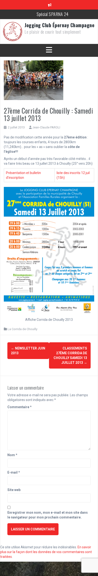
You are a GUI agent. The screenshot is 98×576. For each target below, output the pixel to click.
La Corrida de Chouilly (22, 329)
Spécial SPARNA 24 (53, 14)
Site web (13, 490)
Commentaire (19, 407)
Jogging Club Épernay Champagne (59, 25)
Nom (12, 455)
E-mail (13, 472)
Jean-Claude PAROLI (46, 127)
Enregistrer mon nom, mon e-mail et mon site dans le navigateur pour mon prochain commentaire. (47, 515)
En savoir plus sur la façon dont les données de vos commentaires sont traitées (46, 552)
